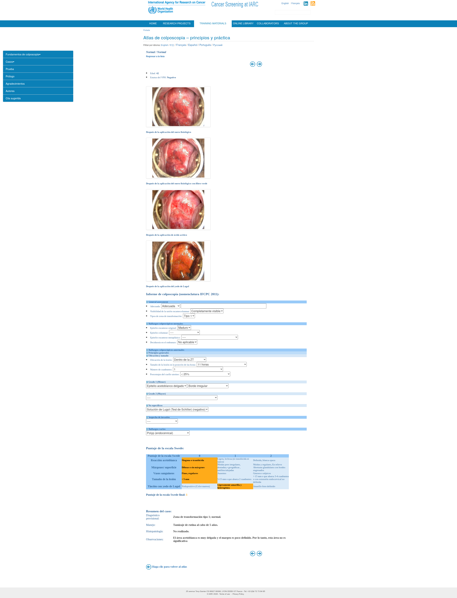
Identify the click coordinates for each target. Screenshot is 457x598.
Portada (146, 30)
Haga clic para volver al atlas (169, 566)
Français (295, 3)
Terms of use (224, 594)
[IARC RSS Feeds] (313, 3)
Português (205, 45)
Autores (10, 91)
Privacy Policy (238, 594)
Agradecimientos (15, 83)
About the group (296, 23)
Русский (217, 45)
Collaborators (268, 23)
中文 (172, 44)
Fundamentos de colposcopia (22, 54)
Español (192, 45)
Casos (9, 61)
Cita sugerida (13, 98)
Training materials (213, 23)
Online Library (243, 23)
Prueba (10, 69)
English (285, 3)
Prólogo (10, 76)
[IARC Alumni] (305, 3)
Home (153, 23)
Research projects (176, 23)
